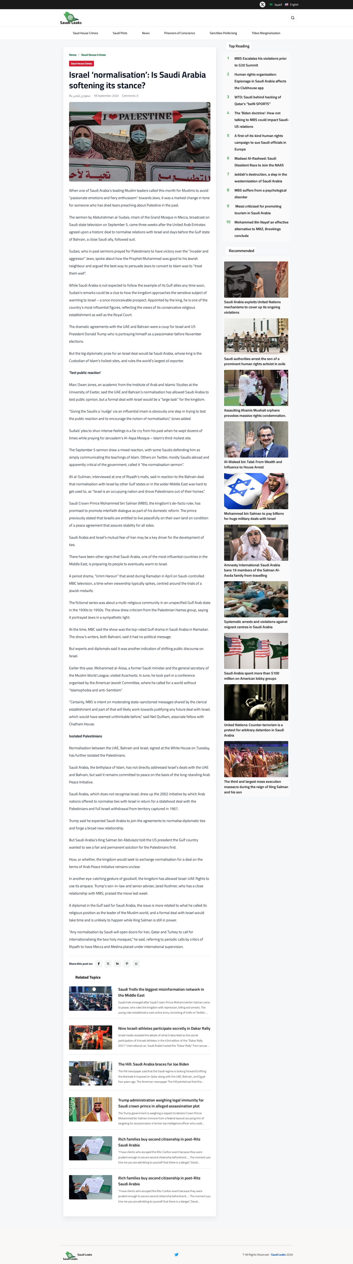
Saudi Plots (120, 33)
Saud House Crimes (85, 33)
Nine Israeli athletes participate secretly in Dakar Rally (164, 1028)
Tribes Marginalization (266, 33)
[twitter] (262, 4)
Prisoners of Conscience (179, 33)
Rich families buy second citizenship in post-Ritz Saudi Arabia (159, 1142)
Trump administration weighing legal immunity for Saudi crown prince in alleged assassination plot (161, 1103)
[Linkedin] (117, 963)
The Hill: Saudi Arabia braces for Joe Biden (153, 1064)
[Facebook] (98, 963)
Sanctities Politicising (223, 33)
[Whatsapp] (136, 963)
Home (72, 55)
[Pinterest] (127, 963)
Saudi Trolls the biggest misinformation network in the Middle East (161, 992)
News (146, 33)
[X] (108, 963)
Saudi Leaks (278, 1254)
